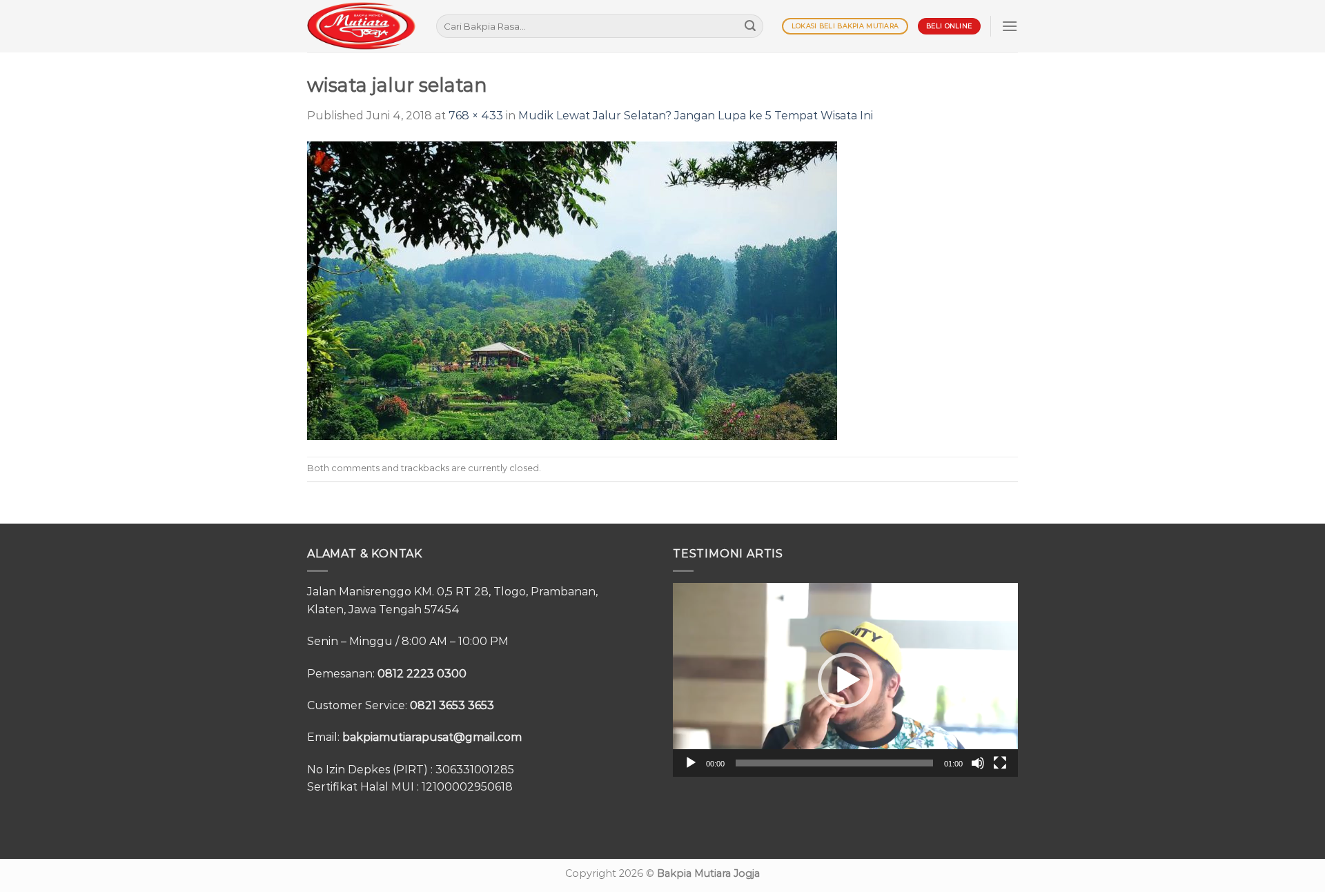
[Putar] (691, 763)
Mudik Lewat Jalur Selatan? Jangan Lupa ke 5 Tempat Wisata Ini (695, 115)
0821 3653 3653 (452, 705)
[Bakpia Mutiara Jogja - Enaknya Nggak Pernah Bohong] (361, 26)
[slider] (834, 763)
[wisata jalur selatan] (572, 289)
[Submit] (750, 26)
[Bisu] (978, 763)
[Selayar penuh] (1000, 763)
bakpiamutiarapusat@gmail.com (432, 737)
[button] (845, 680)
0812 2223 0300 (422, 673)
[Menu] (1009, 26)
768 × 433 (476, 115)
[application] (845, 680)
